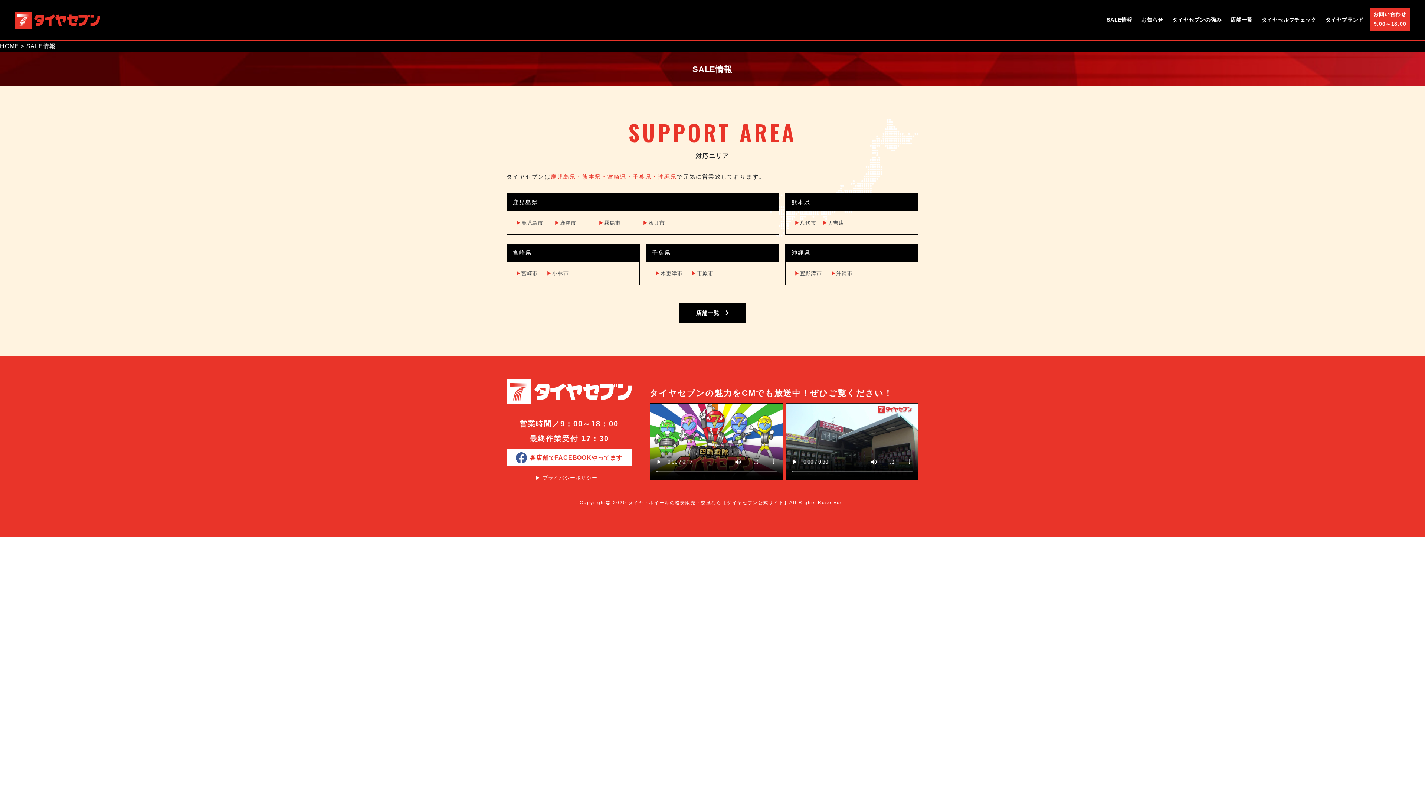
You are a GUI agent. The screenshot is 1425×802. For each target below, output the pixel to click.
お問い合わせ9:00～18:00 (1389, 19)
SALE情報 (1120, 20)
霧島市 (609, 223)
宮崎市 (527, 273)
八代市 (805, 223)
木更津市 (668, 273)
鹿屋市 (565, 223)
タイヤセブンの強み (1197, 20)
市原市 (702, 273)
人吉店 (833, 223)
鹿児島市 (529, 223)
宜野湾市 (808, 273)
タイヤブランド (1345, 20)
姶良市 (654, 223)
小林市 (558, 273)
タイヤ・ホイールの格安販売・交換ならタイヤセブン (57, 20)
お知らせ (1152, 20)
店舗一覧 (1241, 20)
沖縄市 (842, 273)
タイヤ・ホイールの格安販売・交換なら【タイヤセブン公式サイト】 (708, 502)
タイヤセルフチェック (1289, 20)
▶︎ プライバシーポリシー (566, 478)
